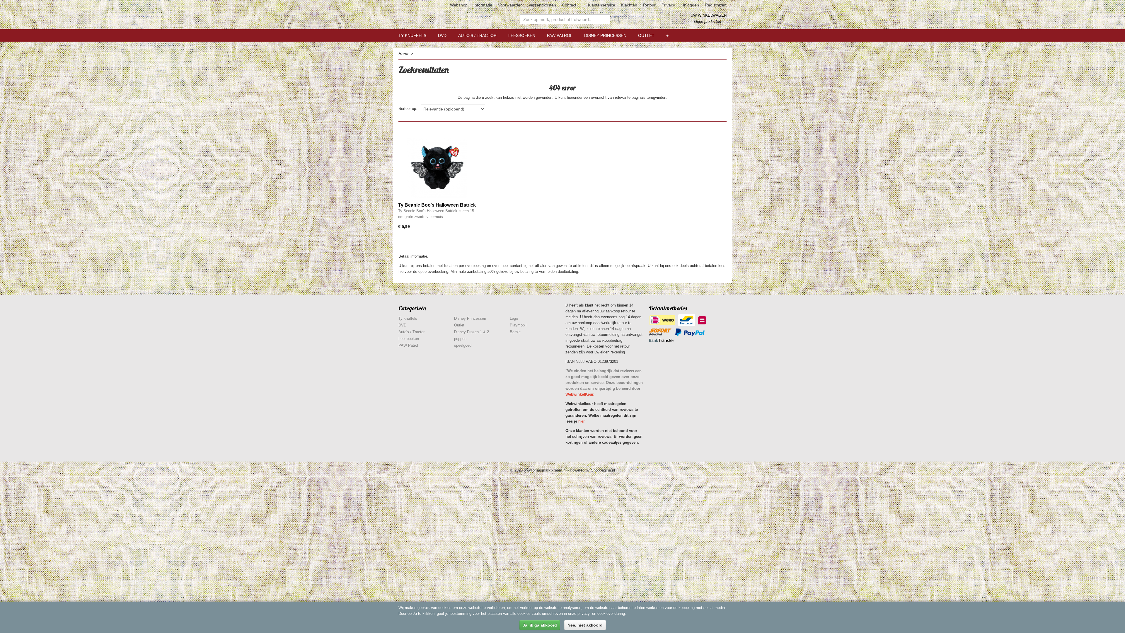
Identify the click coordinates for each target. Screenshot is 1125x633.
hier (581, 421)
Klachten (629, 5)
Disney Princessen (605, 35)
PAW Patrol (559, 35)
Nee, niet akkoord (585, 625)
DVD (442, 35)
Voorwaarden (510, 5)
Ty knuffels (412, 35)
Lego (514, 318)
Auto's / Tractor (477, 35)
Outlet (646, 35)
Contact (569, 5)
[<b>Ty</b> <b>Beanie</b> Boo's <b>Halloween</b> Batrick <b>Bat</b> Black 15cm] (437, 168)
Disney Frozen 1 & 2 (471, 332)
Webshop (459, 5)
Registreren (716, 5)
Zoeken (615, 19)
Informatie (482, 5)
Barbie (515, 332)
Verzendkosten (542, 5)
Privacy (668, 5)
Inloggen (691, 5)
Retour (649, 5)
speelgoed (462, 345)
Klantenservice (601, 5)
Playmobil (518, 325)
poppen (460, 338)
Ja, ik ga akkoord (540, 625)
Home (404, 53)
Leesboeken (521, 35)
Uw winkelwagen (709, 15)
